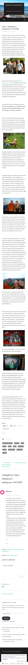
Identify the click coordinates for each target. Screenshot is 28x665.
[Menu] (4, 20)
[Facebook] (2, 586)
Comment (21, 576)
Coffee (17, 443)
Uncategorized (8, 438)
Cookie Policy (4, 659)
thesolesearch (14, 5)
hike (10, 446)
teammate (12, 449)
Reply (7, 543)
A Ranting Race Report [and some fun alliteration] (6, 464)
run (15, 446)
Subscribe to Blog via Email (9, 602)
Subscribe (6, 618)
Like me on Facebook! (7, 594)
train (4, 452)
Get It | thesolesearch (12, 555)
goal (4, 446)
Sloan (14, 31)
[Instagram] (3, 586)
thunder (19, 449)
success (21, 446)
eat (23, 443)
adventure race (7, 443)
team (4, 449)
